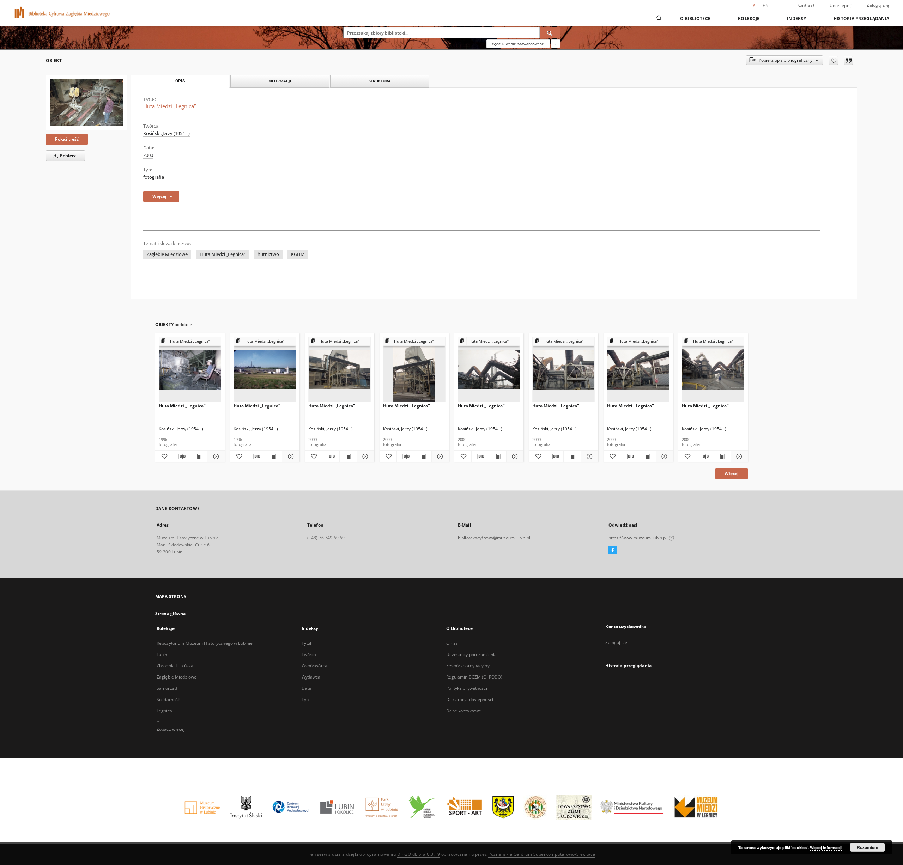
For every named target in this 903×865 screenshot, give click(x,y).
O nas (452, 643)
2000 (148, 155)
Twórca (309, 654)
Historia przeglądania (861, 19)
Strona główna (170, 613)
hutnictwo (268, 254)
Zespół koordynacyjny (467, 666)
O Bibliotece (695, 19)
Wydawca (311, 677)
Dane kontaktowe (463, 711)
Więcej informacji (826, 847)
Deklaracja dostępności (469, 700)
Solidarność (168, 700)
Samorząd (167, 688)
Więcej (732, 474)
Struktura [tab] (380, 81)
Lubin (162, 654)
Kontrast (805, 5)
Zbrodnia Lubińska (175, 666)
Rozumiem (867, 847)
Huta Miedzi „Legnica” (223, 254)
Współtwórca (314, 666)
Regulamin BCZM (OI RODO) (474, 677)
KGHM (298, 254)
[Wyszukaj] (550, 32)
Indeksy (796, 19)
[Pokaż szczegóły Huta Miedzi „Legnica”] (214, 456)
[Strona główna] (658, 18)
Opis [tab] (180, 81)
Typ (305, 700)
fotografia (153, 177)
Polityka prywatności (466, 688)
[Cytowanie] (848, 60)
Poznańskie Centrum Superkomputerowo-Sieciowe (541, 854)
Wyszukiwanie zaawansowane (518, 43)
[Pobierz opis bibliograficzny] (180, 456)
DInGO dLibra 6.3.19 (418, 854)
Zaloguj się (878, 5)
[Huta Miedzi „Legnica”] (86, 102)
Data (306, 688)
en (766, 5)
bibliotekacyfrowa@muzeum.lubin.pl (494, 538)
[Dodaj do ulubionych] (833, 60)
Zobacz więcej (171, 729)
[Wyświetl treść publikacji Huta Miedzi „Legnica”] (198, 456)
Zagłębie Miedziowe (167, 254)
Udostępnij (841, 5)
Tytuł (306, 643)
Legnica (164, 711)
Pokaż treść (67, 139)
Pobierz (67, 156)
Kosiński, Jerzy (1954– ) (166, 133)
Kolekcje (748, 19)
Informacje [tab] (279, 81)
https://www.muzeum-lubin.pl (638, 538)
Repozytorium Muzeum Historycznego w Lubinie (205, 643)
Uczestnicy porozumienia (471, 654)
